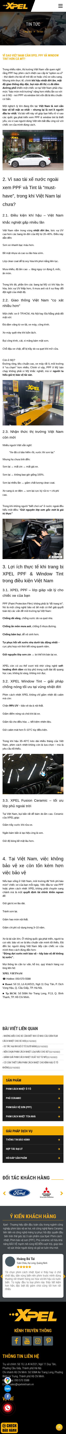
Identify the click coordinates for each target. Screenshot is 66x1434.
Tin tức (40, 31)
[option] (19, 1192)
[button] (4, 1193)
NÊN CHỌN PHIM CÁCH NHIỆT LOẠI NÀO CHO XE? (32, 1051)
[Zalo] (7, 1380)
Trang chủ (27, 31)
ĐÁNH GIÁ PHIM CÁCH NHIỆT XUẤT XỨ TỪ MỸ (30, 1057)
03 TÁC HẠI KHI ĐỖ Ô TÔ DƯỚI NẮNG (26, 1046)
